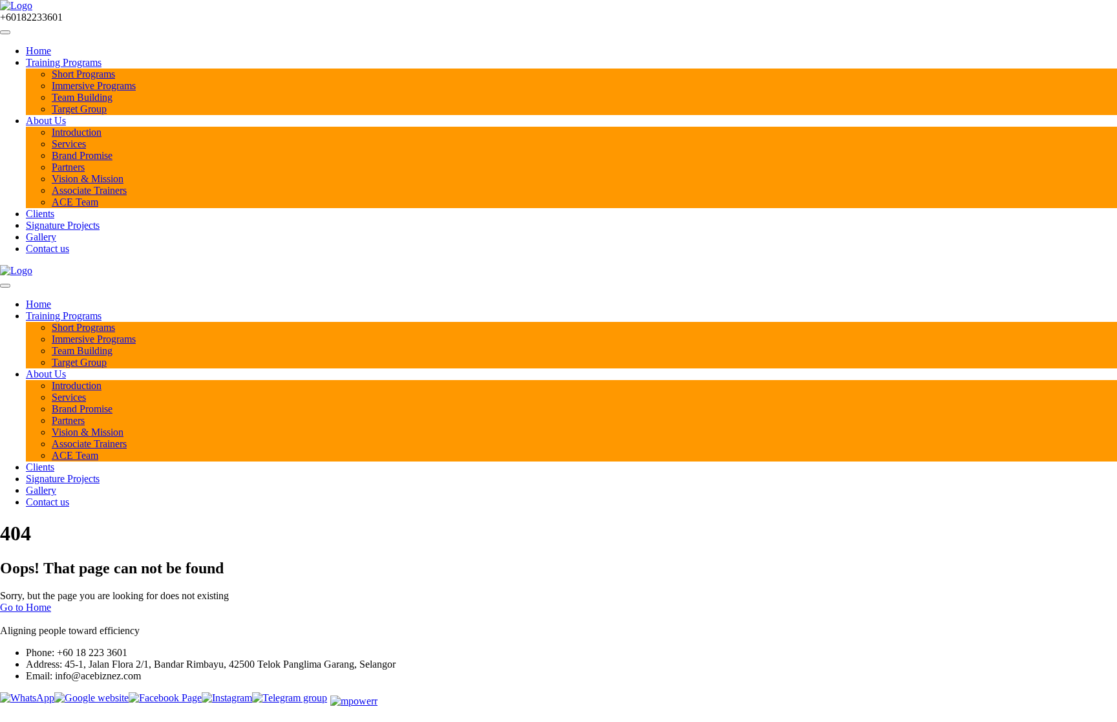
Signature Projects (63, 225)
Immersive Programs (94, 85)
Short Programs (83, 74)
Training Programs (63, 62)
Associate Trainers (89, 190)
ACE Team (75, 201)
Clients (40, 213)
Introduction (76, 132)
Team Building (82, 97)
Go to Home (25, 607)
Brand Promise (82, 155)
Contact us (47, 248)
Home (38, 50)
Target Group (79, 108)
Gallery (41, 236)
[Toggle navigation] (5, 32)
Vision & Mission (87, 178)
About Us (46, 120)
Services (69, 143)
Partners (68, 167)
